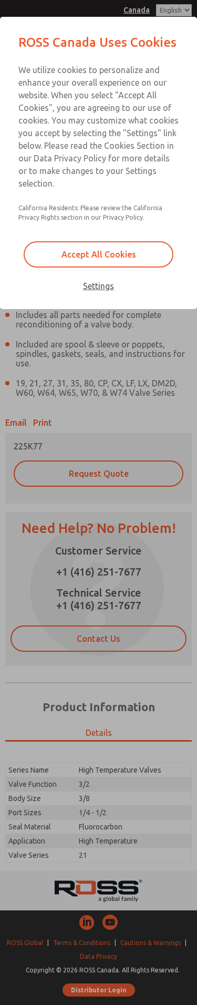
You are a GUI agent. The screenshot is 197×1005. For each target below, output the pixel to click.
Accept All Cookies (98, 254)
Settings (98, 286)
